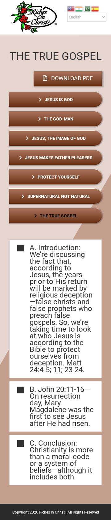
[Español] (95, 8)
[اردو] (87, 8)
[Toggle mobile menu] (99, 25)
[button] (55, 309)
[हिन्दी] (79, 8)
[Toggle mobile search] (88, 25)
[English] (71, 8)
